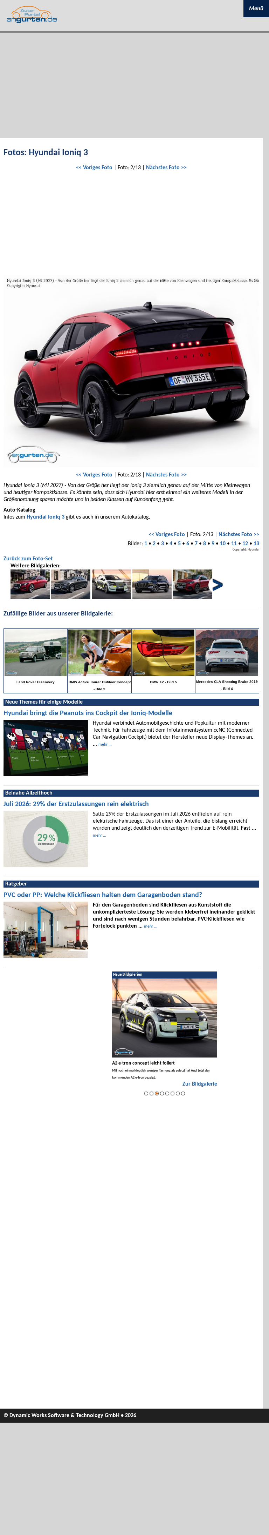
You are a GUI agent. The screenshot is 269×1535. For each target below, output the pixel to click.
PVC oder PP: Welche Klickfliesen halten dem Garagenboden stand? (103, 895)
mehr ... (105, 745)
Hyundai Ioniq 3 (45, 517)
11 (234, 544)
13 (256, 544)
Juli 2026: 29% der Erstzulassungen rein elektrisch (76, 804)
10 (223, 544)
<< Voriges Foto (94, 168)
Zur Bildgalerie (199, 1084)
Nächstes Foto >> (166, 168)
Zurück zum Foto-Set (28, 559)
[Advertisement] (134, 85)
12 (245, 544)
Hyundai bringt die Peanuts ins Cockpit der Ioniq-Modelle (88, 713)
